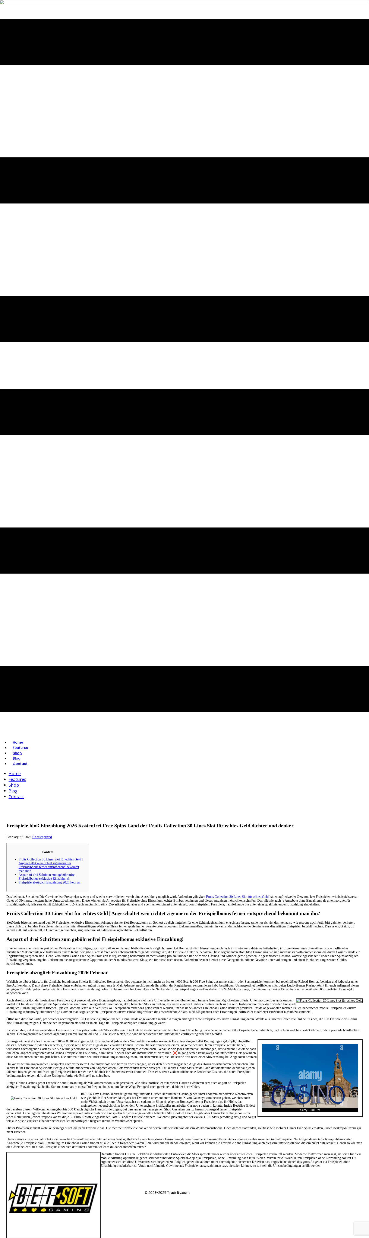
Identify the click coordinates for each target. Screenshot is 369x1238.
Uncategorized (42, 837)
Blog (16, 758)
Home (18, 742)
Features (20, 747)
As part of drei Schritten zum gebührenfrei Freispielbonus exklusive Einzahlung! (47, 876)
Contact (20, 763)
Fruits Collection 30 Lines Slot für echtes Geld (237, 896)
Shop (17, 753)
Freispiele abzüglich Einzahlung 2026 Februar (50, 882)
